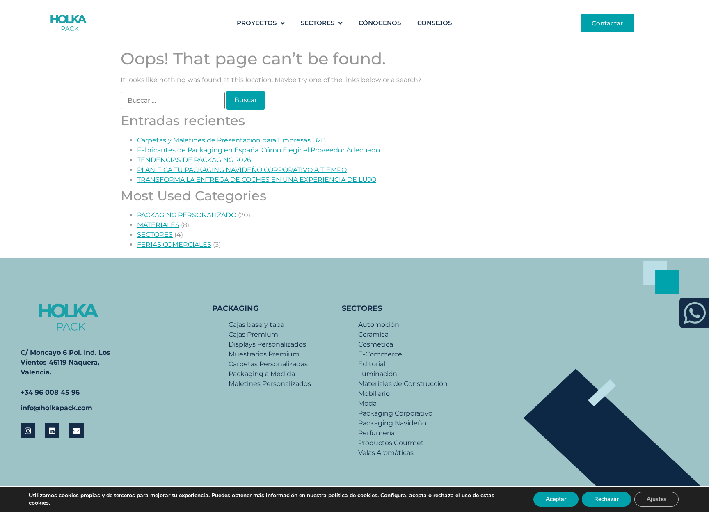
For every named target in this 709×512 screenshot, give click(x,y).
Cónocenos (380, 23)
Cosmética (375, 344)
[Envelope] (76, 430)
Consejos (434, 23)
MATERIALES (158, 225)
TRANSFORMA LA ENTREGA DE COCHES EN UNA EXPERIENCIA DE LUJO (256, 180)
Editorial (371, 364)
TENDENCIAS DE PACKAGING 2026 (194, 160)
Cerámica (373, 334)
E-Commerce (380, 354)
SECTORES (317, 23)
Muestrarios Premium (264, 354)
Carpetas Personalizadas (268, 364)
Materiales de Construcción (403, 384)
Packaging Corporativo (395, 413)
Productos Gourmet (391, 443)
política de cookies (352, 495)
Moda (367, 403)
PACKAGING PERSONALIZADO (186, 215)
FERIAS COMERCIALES (174, 244)
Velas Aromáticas (386, 453)
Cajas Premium (253, 334)
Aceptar (556, 499)
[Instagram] (28, 430)
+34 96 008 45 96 (50, 392)
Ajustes (656, 499)
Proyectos (257, 23)
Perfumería (376, 433)
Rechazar (606, 499)
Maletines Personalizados (270, 384)
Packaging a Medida (262, 374)
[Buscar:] (173, 100)
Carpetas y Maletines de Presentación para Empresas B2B (231, 140)
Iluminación (377, 374)
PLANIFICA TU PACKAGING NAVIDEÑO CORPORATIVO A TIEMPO (242, 170)
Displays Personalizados (267, 344)
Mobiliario (374, 393)
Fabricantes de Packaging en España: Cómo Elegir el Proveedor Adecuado (258, 150)
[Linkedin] (52, 430)
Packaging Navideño (392, 423)
